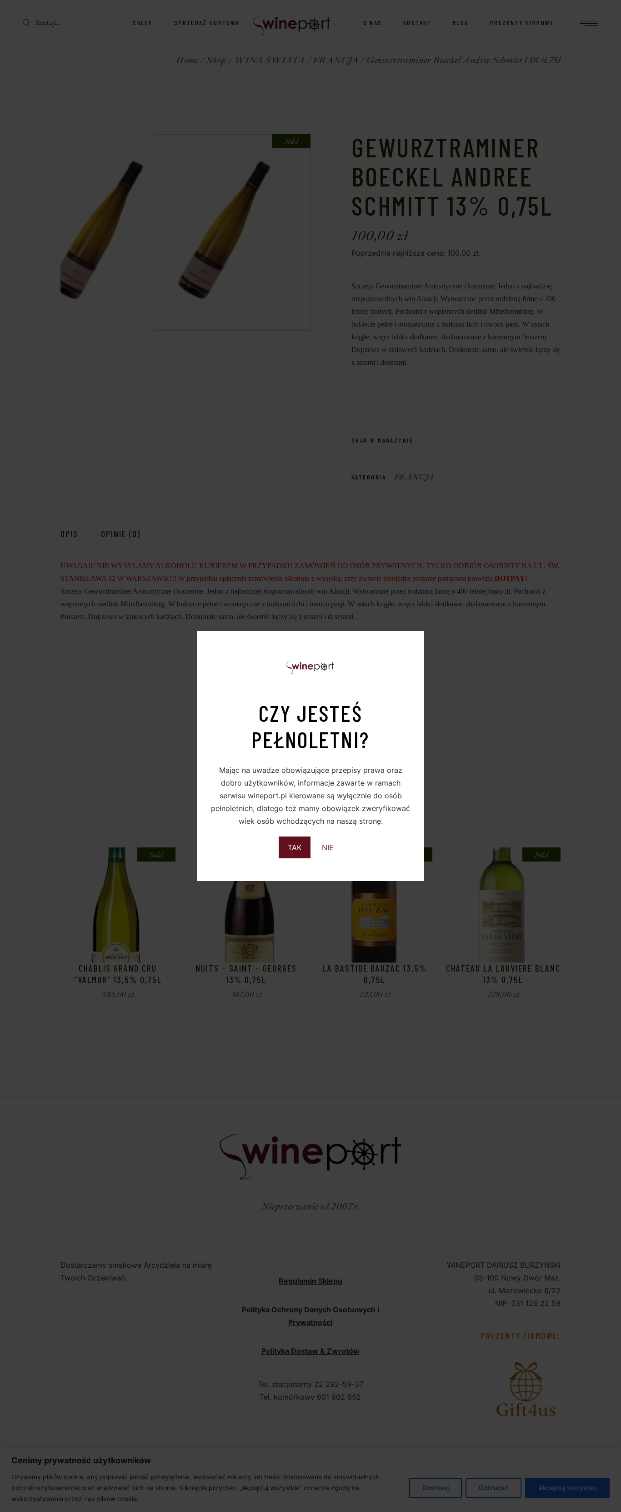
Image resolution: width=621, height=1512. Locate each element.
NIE (328, 847)
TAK (294, 847)
